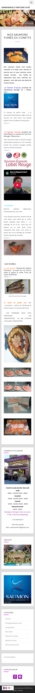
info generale (9, 627)
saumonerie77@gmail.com (19, 527)
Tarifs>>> (7, 238)
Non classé (9, 632)
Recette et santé (11, 640)
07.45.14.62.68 (18, 525)
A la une (7, 619)
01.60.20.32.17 (18, 520)
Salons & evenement (12, 645)
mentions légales (9, 657)
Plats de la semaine (11, 636)
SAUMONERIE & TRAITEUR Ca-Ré (15, 7)
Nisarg (20, 690)
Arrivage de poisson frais (13, 623)
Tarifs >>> (7, 150)
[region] (17, 555)
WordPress (28, 688)
